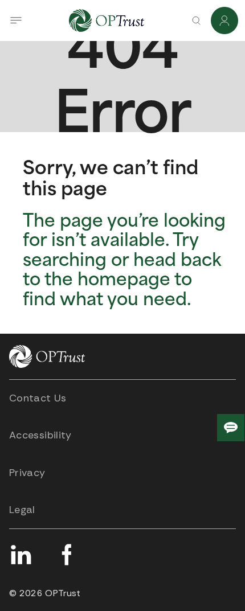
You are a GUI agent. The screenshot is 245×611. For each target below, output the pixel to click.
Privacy (27, 472)
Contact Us (38, 398)
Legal (22, 509)
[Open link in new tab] (20, 554)
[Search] (196, 20)
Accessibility (40, 435)
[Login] (224, 20)
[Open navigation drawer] (16, 20)
